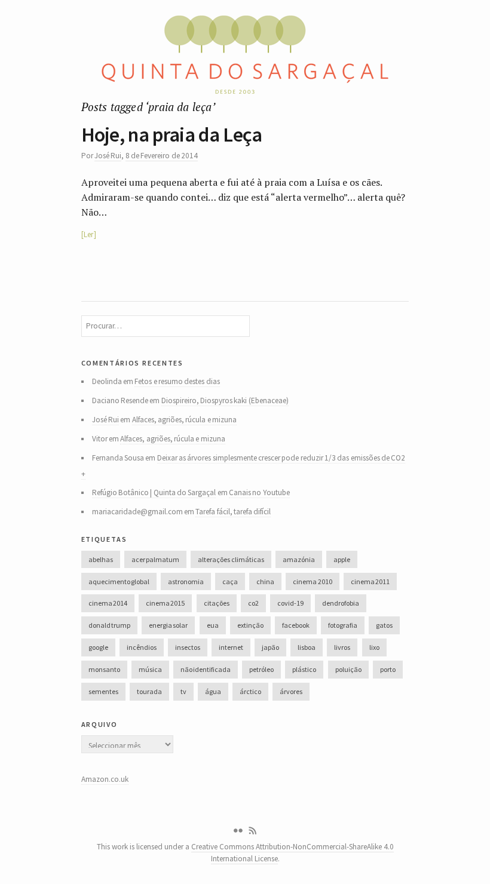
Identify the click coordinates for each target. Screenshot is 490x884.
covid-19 (290, 602)
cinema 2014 (107, 602)
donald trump (109, 625)
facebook (296, 625)
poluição (348, 669)
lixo (374, 647)
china (265, 581)
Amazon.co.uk (104, 779)
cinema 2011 (370, 581)
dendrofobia (340, 602)
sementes (103, 691)
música (150, 669)
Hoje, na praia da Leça (171, 134)
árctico (250, 691)
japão (270, 647)
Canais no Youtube (259, 492)
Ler (88, 234)
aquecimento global (118, 581)
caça (230, 581)
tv (183, 691)
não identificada (205, 669)
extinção (250, 625)
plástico (304, 669)
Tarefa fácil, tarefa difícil (233, 512)
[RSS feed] (253, 831)
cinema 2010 (312, 581)
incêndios (142, 647)
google (98, 647)
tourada (149, 691)
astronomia (186, 581)
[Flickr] (238, 831)
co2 (253, 602)
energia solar (168, 625)
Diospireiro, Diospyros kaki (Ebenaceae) (225, 400)
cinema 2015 (165, 602)
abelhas (100, 559)
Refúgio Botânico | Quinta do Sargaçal (154, 492)
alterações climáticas (231, 559)
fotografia (342, 625)
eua (213, 625)
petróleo (261, 669)
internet (231, 647)
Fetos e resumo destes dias (176, 381)
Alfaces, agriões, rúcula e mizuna (184, 420)
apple (341, 559)
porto (388, 669)
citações (216, 602)
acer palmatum (155, 559)
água (213, 691)
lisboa (307, 647)
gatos (384, 625)
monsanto (104, 669)
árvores (291, 691)
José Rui (107, 156)
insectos (187, 647)
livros (342, 647)
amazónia (299, 559)
